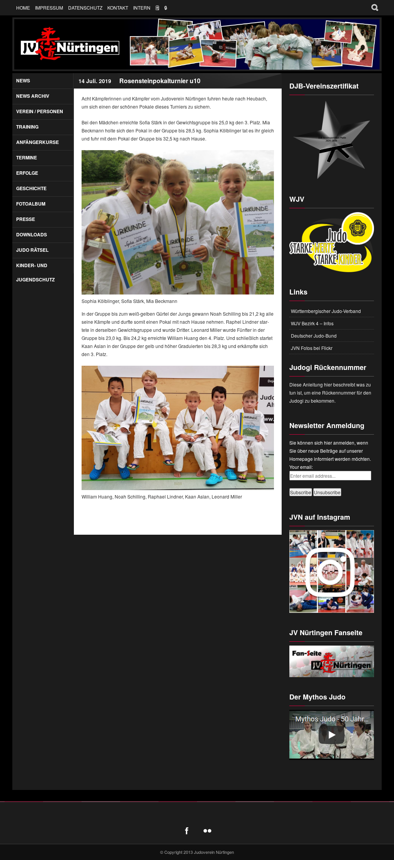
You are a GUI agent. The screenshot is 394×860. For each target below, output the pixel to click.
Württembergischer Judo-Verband (326, 311)
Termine (26, 157)
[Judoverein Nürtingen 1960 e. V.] (197, 44)
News (23, 80)
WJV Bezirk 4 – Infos (312, 323)
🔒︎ (165, 7)
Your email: (301, 466)
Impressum (49, 7)
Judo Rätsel (32, 249)
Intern (141, 7)
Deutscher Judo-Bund (314, 335)
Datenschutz (85, 7)
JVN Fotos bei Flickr (311, 348)
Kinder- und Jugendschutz (35, 272)
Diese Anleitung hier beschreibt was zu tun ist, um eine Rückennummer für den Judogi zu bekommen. (330, 392)
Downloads (31, 234)
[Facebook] (186, 831)
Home (23, 7)
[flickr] (207, 831)
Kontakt (117, 7)
